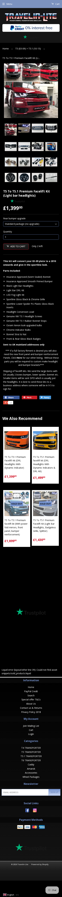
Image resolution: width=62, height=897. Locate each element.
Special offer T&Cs (31, 699)
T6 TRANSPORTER (31, 760)
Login (31, 734)
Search (31, 695)
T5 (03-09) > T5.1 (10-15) (28, 48)
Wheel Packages (31, 776)
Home (5, 48)
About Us (31, 703)
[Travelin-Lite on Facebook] (27, 811)
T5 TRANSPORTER (31, 751)
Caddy (31, 764)
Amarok (31, 768)
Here (19, 357)
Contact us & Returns (31, 707)
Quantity (7, 231)
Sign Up (54, 792)
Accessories (31, 772)
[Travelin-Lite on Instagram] (35, 811)
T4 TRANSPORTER (31, 747)
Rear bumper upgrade (14, 218)
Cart (57, 3)
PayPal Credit (31, 691)
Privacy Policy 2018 (31, 712)
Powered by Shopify (39, 864)
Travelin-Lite (22, 864)
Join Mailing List (31, 725)
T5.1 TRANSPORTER (31, 756)
